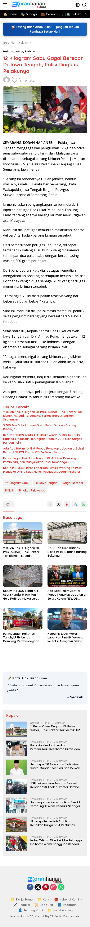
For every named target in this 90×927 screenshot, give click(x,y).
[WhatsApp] (61, 887)
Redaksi (16, 78)
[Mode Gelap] (77, 4)
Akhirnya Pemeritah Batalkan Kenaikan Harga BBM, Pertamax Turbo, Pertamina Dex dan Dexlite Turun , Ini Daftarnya (53, 823)
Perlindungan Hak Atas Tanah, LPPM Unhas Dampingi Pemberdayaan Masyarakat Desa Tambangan (40, 460)
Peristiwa (31, 51)
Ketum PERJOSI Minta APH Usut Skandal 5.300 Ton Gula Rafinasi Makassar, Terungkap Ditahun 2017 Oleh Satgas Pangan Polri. (42, 439)
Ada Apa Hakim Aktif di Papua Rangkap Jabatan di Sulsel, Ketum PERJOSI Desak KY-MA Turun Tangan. (43, 450)
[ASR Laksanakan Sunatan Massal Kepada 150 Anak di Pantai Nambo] (16, 786)
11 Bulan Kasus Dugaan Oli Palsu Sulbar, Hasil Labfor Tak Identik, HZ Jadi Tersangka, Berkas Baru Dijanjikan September (43, 415)
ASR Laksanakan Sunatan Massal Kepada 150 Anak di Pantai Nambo (54, 785)
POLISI (9, 490)
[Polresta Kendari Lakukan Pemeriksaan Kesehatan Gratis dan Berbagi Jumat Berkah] (16, 748)
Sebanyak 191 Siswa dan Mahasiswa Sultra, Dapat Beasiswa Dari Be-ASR (55, 766)
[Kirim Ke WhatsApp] (84, 504)
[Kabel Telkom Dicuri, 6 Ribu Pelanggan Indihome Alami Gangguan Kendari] (16, 843)
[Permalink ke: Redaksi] (6, 79)
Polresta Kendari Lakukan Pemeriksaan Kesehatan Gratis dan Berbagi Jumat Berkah (55, 747)
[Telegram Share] (75, 504)
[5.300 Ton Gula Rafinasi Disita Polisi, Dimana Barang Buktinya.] (67, 533)
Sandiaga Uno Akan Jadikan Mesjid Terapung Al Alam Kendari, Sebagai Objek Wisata (55, 804)
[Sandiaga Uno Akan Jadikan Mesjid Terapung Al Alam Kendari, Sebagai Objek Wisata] (16, 805)
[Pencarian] (84, 4)
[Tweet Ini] (58, 504)
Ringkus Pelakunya (32, 490)
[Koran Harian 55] (29, 4)
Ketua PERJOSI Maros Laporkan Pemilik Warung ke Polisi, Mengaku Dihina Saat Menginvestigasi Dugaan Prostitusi (43, 470)
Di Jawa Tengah (46, 483)
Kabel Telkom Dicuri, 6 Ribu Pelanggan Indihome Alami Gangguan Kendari (57, 842)
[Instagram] (53, 887)
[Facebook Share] (50, 504)
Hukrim (8, 51)
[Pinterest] (45, 887)
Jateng (18, 51)
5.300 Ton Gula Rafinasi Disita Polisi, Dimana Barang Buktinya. (39, 427)
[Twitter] (38, 887)
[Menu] (6, 4)
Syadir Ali (76, 697)
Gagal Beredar (73, 483)
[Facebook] (30, 887)
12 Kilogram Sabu (17, 483)
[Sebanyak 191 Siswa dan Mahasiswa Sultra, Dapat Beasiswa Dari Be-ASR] (16, 767)
